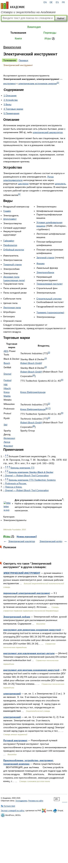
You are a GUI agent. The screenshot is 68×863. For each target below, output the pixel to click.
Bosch (7, 363)
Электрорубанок (45, 272)
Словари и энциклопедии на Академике (28, 12)
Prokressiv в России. (16, 483)
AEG (6, 351)
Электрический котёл (50, 541)
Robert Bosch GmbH (31, 363)
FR (63, 2)
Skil (5, 424)
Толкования (18, 32)
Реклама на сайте (35, 801)
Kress (7, 392)
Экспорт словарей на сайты (12, 811)
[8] (34, 426)
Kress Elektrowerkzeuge (33, 392)
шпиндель (60, 183)
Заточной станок (45, 257)
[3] (46, 358)
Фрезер (40, 263)
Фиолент (8, 445)
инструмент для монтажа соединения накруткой (31, 670)
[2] (49, 352)
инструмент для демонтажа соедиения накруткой (32, 629)
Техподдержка (21, 801)
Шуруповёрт (10, 219)
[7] (49, 408)
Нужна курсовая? (27, 536)
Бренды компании (22, 467)
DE (51, 2)
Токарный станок (12, 264)
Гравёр (7, 211)
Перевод (23, 60)
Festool (7, 380)
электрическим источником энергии (37, 83)
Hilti (5, 384)
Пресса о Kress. (13, 487)
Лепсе (7, 442)
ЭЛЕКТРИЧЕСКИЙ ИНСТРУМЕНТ (21, 573)
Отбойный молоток (13, 249)
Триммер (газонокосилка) (50, 312)
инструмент (9, 83)
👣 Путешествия (8, 806)
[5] (62, 380)
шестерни (23, 183)
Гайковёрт (8, 240)
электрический (12, 693)
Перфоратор (10, 245)
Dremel (7, 374)
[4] (34, 375)
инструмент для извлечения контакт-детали (29, 653)
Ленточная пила (12, 307)
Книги (18, 38)
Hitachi (7, 388)
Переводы (49, 32)
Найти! (60, 18)
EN (45, 2)
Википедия (34, 27)
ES (57, 2)
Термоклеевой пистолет (49, 283)
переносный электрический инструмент (26, 593)
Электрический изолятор (21, 541)
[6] (47, 408)
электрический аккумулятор (48, 132)
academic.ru (13, 5)
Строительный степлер (49, 298)
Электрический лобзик (16, 616)
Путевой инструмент (15, 740)
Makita (7, 396)
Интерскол (9, 438)
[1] (58, 82)
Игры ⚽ (50, 38)
